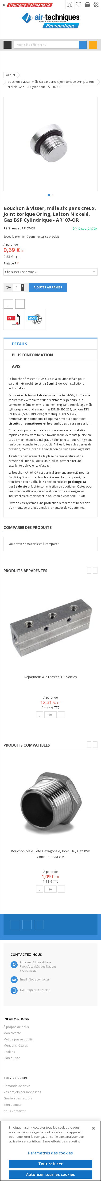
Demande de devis (17, 1086)
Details (19, 343)
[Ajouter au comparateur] (20, 304)
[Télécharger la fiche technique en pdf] (13, 319)
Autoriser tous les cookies (50, 1174)
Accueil (11, 75)
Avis (16, 366)
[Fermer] (93, 1128)
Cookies (9, 1052)
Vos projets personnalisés (22, 1092)
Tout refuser (50, 1163)
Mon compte (12, 1033)
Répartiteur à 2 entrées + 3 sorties (50, 677)
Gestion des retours (18, 1098)
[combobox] (46, 45)
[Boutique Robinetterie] (28, 5)
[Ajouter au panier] (50, 714)
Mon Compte (13, 1104)
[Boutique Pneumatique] (50, 20)
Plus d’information (32, 355)
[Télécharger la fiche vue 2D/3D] (35, 319)
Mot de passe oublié (18, 1039)
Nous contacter (39, 979)
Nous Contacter (15, 1111)
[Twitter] (27, 924)
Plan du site (12, 1058)
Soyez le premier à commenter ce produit (31, 237)
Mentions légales (16, 1045)
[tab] (50, 344)
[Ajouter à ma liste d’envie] (8, 304)
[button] (48, 194)
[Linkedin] (38, 924)
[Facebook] (15, 924)
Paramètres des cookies (50, 1153)
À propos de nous (16, 1027)
